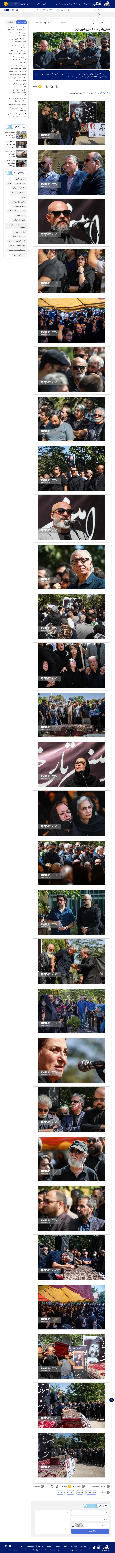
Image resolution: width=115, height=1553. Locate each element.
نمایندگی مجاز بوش (19, 188)
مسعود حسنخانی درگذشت (17, 104)
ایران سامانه (8, 1550)
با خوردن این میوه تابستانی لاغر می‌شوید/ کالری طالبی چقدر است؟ (17, 59)
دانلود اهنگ (13, 211)
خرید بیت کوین (20, 179)
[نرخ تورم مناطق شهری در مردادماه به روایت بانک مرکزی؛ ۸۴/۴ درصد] (21, 153)
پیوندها (49, 1546)
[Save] (57, 1486)
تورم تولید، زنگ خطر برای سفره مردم (10, 135)
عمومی (95, 23)
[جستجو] (6, 4)
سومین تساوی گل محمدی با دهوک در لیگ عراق (17, 99)
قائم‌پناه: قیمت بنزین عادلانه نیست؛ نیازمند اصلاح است (17, 73)
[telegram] (16, 10)
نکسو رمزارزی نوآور (19, 220)
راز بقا (9, 183)
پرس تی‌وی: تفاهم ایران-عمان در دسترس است (86, 14)
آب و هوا (40, 1546)
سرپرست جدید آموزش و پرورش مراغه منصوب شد (18, 67)
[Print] (52, 1486)
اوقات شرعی (30, 1546)
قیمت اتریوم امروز (19, 255)
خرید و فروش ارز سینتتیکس (17, 241)
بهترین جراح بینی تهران (18, 202)
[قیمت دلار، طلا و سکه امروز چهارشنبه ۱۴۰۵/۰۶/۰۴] (21, 163)
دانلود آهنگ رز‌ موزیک (18, 193)
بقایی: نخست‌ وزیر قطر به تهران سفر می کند (18, 46)
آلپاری (23, 211)
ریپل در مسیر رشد (19, 232)
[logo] (101, 3)
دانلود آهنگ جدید (19, 206)
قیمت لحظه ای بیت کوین (17, 246)
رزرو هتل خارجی (20, 215)
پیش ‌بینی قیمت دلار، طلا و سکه (17, 85)
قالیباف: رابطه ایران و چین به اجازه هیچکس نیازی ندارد (17, 40)
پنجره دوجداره (21, 183)
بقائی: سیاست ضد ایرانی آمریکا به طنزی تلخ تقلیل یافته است (16, 28)
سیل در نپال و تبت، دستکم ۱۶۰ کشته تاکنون (16, 34)
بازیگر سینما (70, 1492)
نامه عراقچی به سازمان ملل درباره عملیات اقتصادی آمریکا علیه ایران (10, 144)
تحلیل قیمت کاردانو (19, 236)
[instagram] (13, 10)
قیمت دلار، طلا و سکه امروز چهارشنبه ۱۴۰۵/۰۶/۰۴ (10, 163)
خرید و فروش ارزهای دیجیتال (16, 250)
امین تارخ (80, 1492)
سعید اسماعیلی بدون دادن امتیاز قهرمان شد (18, 79)
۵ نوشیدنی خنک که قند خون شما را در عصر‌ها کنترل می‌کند (17, 115)
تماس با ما (74, 1546)
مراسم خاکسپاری (91, 1492)
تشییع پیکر (60, 1492)
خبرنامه (57, 1546)
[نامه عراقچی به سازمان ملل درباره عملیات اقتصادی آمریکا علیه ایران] (21, 144)
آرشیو (65, 1546)
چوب (23, 197)
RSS (22, 1546)
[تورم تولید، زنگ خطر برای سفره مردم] (21, 135)
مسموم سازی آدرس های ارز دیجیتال (17, 226)
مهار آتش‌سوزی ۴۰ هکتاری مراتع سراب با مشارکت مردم (17, 52)
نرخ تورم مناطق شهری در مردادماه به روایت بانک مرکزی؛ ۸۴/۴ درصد (16, 92)
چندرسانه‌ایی (103, 23)
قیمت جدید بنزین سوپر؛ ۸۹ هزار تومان (17, 109)
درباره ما (83, 1546)
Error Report (77, 1486)
